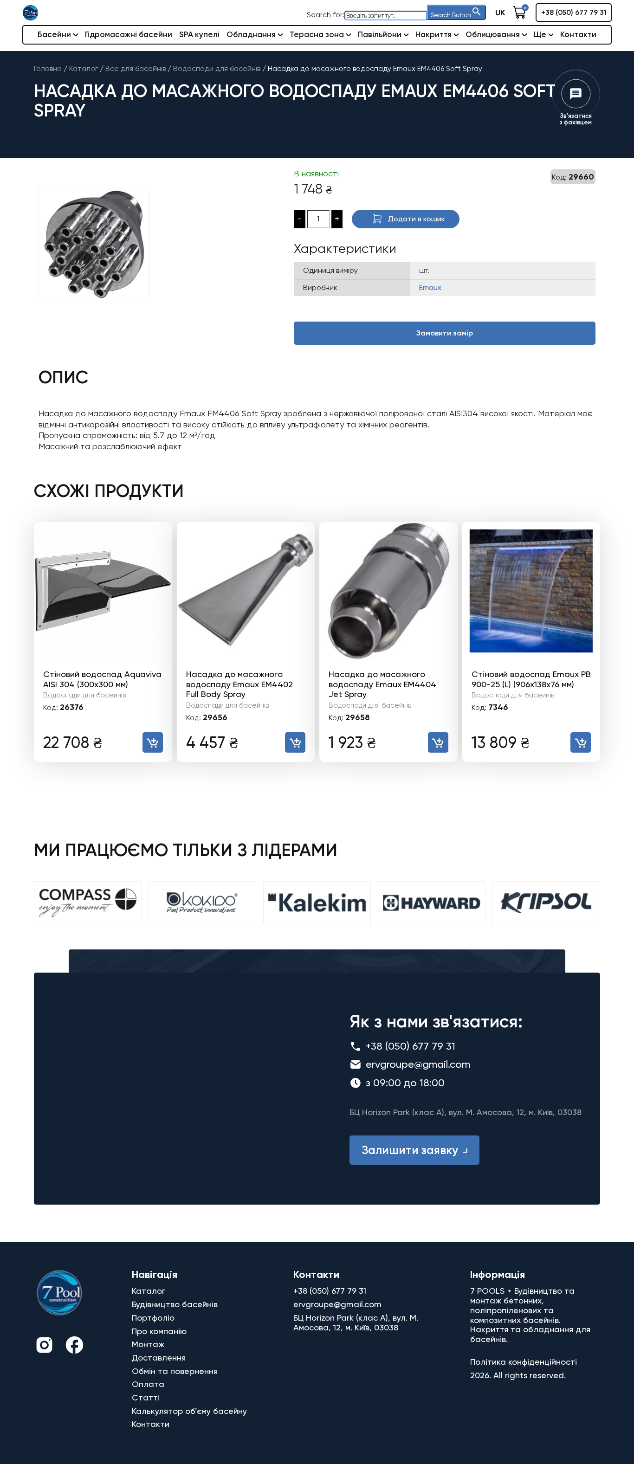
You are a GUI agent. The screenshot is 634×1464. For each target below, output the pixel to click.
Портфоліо (153, 1317)
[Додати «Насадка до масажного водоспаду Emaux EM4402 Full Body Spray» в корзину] (295, 742)
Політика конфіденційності (523, 1362)
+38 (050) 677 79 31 (574, 12)
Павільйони (379, 34)
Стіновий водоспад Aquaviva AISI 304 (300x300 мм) (102, 679)
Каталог (148, 1291)
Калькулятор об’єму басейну (189, 1411)
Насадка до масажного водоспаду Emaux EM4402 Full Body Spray (239, 684)
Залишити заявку (410, 1150)
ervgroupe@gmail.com (418, 1064)
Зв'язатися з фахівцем (576, 119)
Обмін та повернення (175, 1371)
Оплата (148, 1384)
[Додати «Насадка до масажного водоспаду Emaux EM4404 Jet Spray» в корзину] (438, 742)
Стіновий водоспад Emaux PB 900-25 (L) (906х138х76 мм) (531, 679)
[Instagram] (44, 1346)
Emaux (430, 287)
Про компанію (159, 1331)
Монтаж (148, 1344)
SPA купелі (199, 34)
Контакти (578, 34)
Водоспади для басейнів (84, 695)
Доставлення (159, 1357)
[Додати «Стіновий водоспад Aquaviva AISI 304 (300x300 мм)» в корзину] (152, 742)
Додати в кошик (416, 218)
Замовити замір (444, 333)
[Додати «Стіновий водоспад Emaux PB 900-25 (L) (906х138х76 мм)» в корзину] (580, 742)
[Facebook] (74, 1346)
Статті (146, 1397)
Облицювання (493, 34)
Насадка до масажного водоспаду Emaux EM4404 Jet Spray (382, 684)
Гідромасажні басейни (128, 34)
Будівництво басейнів (175, 1304)
